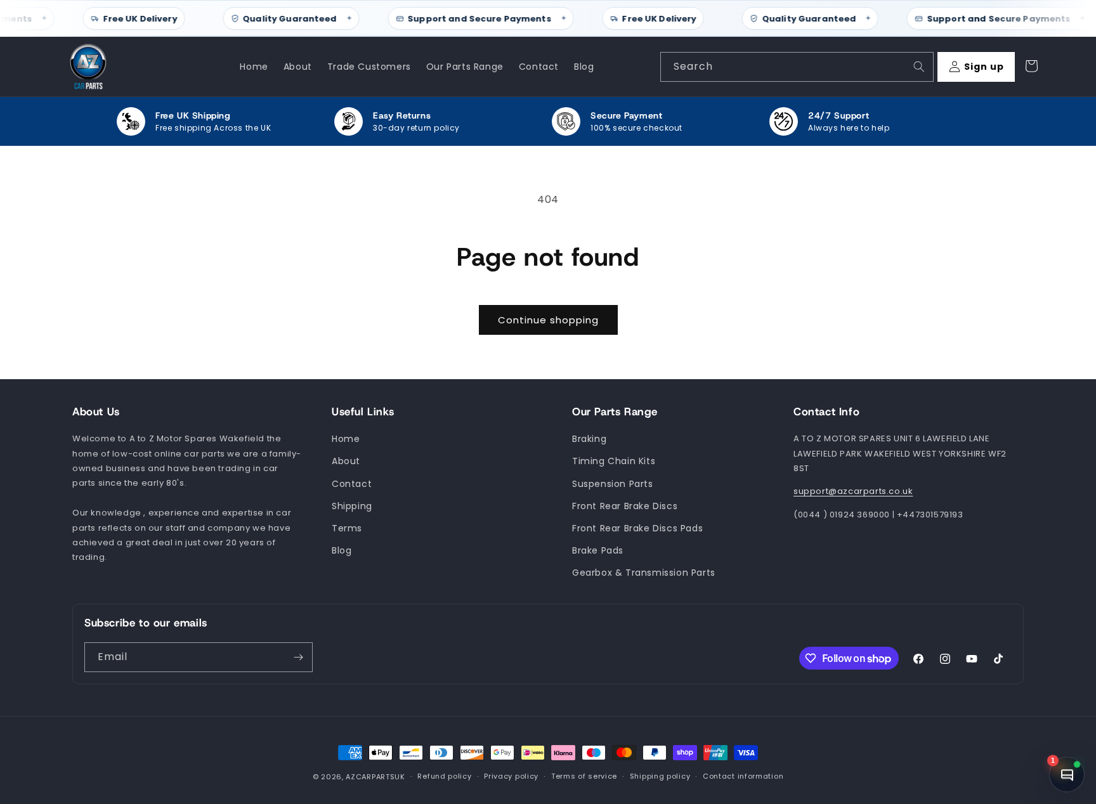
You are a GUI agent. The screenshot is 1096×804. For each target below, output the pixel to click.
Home (346, 439)
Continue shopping (548, 320)
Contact (352, 483)
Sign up (984, 66)
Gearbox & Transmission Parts (643, 573)
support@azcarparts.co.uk (853, 492)
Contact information (743, 777)
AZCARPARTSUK (375, 777)
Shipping (352, 506)
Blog (341, 550)
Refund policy (444, 777)
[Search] (919, 67)
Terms (347, 528)
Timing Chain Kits (613, 461)
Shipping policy (660, 777)
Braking (589, 439)
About (346, 461)
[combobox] (797, 67)
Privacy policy (511, 777)
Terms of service (584, 777)
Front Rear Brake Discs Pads (637, 528)
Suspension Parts (612, 483)
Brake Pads (597, 550)
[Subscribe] (298, 657)
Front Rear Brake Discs (624, 506)
